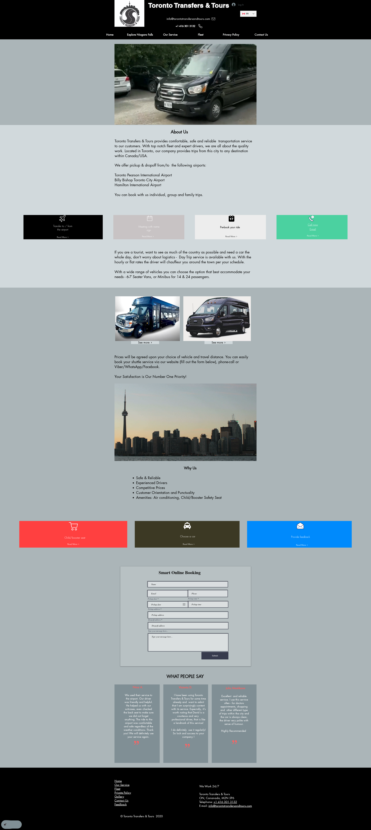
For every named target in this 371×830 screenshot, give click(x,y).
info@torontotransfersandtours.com (230, 806)
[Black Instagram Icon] (297, 814)
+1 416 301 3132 (225, 802)
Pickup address (154, 609)
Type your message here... (158, 631)
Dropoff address (154, 620)
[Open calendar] (184, 604)
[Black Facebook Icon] (272, 814)
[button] (253, 121)
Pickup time (192, 599)
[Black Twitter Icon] (284, 814)
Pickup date (153, 599)
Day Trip (186, 257)
